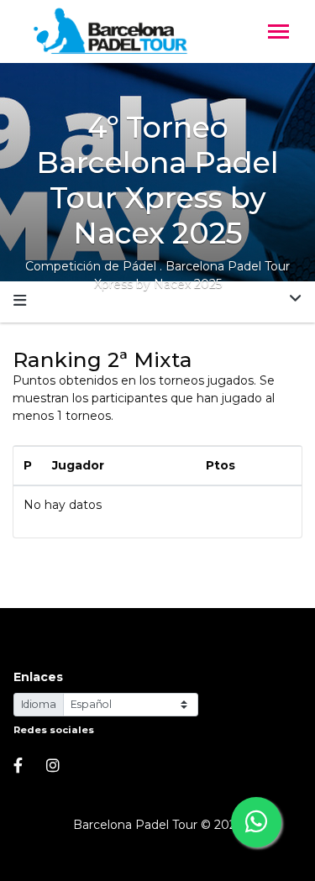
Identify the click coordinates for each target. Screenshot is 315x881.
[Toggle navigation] (278, 33)
